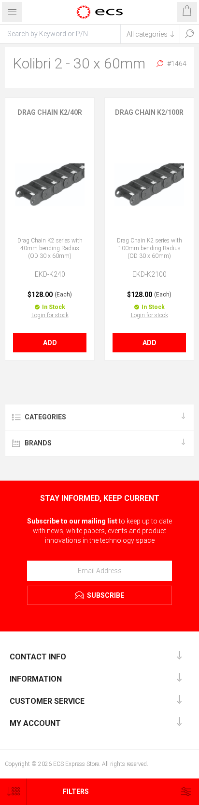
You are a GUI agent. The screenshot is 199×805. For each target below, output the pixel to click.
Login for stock (50, 315)
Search (189, 33)
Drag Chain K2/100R (149, 112)
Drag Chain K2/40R (49, 112)
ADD (50, 343)
